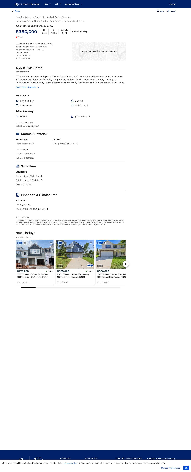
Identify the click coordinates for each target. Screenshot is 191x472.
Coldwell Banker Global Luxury (161, 458)
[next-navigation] (126, 264)
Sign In (172, 4)
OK (186, 468)
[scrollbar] (70, 287)
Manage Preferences (170, 468)
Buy (46, 4)
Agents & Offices (72, 4)
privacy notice (70, 463)
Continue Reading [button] (26, 87)
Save (162, 11)
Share (173, 11)
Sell (56, 4)
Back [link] (17, 11)
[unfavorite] (51, 243)
